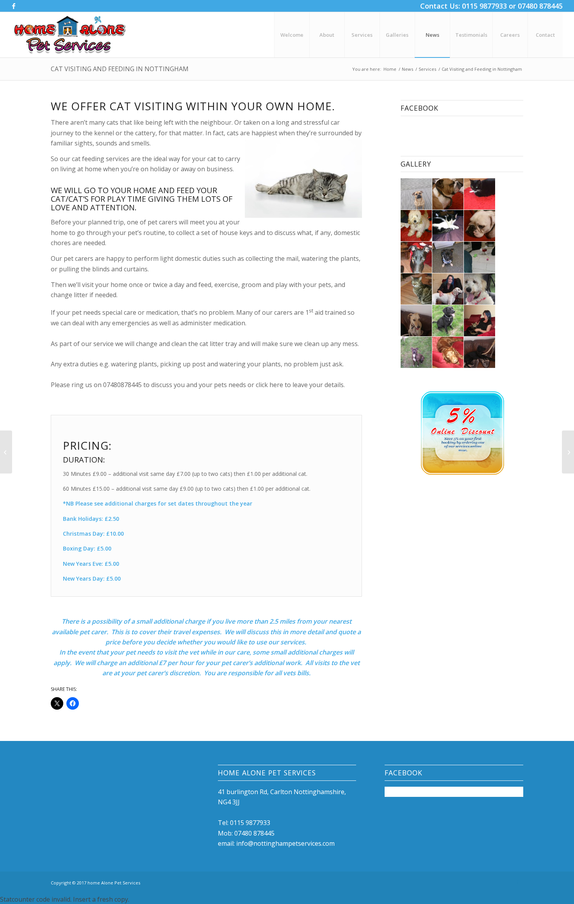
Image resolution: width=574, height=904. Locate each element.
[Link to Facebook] (14, 6)
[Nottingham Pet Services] (69, 34)
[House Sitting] (6, 452)
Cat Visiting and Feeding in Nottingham (120, 69)
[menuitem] (291, 34)
